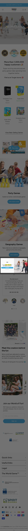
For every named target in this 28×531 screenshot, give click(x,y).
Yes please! (7, 267)
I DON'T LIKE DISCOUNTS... (7, 269)
